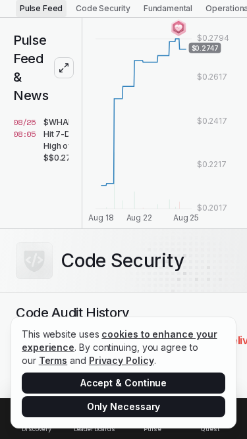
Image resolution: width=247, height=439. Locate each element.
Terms (53, 360)
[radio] (41, 8)
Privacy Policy (121, 360)
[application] (164, 123)
